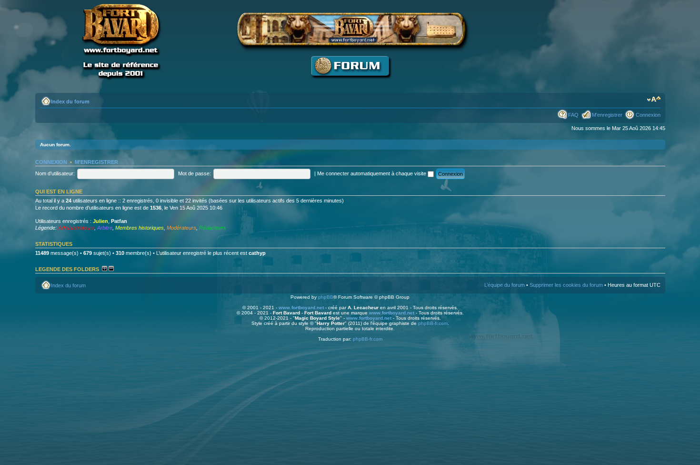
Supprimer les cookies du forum (566, 285)
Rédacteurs (212, 228)
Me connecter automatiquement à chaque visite (372, 173)
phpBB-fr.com (433, 323)
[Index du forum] (350, 84)
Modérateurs (181, 228)
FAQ (573, 115)
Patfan (119, 221)
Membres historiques (139, 228)
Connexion (648, 115)
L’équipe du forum (504, 285)
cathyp (257, 253)
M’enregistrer (607, 115)
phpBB (325, 297)
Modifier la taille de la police (653, 99)
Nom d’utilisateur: (55, 173)
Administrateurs (76, 228)
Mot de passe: (194, 173)
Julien (100, 221)
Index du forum (70, 101)
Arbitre (104, 228)
